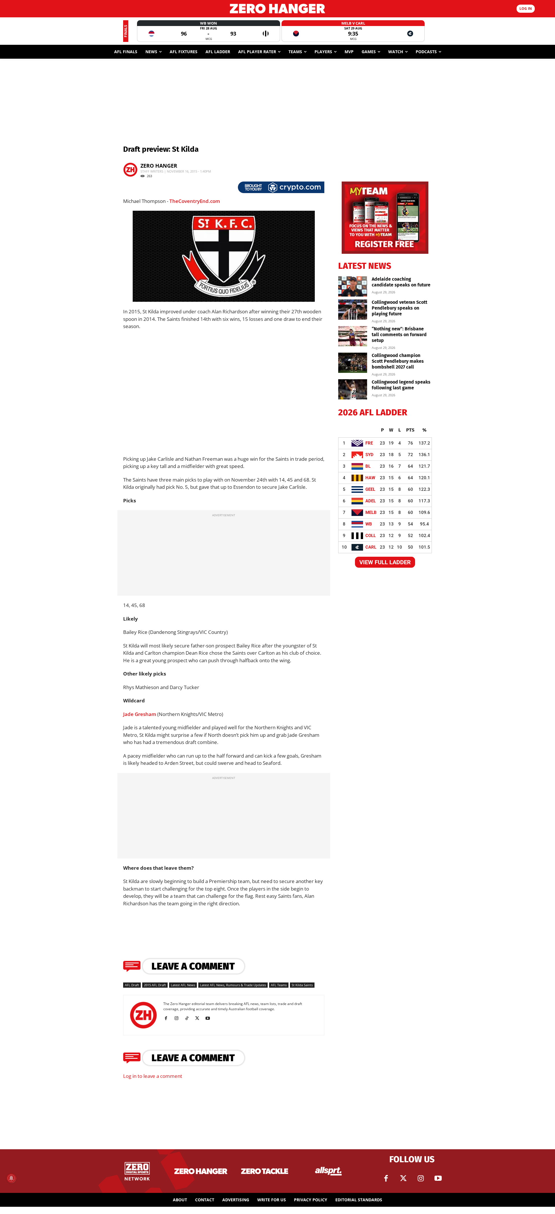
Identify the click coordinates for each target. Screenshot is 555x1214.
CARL (370, 547)
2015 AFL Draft (155, 985)
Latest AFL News (183, 985)
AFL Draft (132, 985)
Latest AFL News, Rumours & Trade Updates (233, 985)
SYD (369, 454)
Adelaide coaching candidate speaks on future (401, 282)
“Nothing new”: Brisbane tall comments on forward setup (399, 334)
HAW (370, 477)
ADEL (370, 501)
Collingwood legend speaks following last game (401, 385)
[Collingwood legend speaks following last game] (352, 389)
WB (368, 524)
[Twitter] (403, 1178)
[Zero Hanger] (277, 8)
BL (368, 466)
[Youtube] (209, 1018)
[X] (199, 1018)
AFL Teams (279, 985)
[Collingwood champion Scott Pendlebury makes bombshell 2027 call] (352, 363)
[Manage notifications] (11, 1178)
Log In (525, 8)
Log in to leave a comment (152, 1076)
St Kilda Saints (302, 985)
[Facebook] (168, 1018)
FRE (369, 443)
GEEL (370, 489)
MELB (371, 512)
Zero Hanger (158, 165)
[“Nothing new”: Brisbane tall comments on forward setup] (352, 336)
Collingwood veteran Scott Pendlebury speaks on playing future (399, 308)
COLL (370, 535)
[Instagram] (178, 1018)
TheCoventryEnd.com (194, 201)
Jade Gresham (139, 714)
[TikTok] (189, 1018)
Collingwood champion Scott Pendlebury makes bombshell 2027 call (398, 361)
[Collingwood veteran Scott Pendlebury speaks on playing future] (352, 309)
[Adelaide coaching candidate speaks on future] (352, 286)
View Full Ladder (385, 562)
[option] (208, 31)
